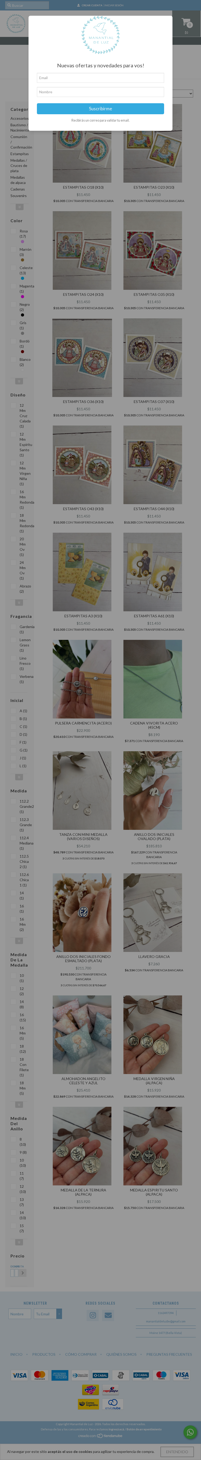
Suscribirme (100, 108)
